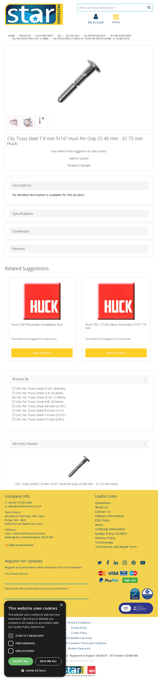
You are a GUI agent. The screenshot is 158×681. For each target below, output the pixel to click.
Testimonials (104, 542)
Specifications (22, 214)
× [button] (61, 605)
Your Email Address (16, 574)
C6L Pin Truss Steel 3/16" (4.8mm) (40, 388)
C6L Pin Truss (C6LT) (94, 35)
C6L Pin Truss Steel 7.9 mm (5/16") (40, 415)
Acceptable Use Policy (79, 638)
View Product (42, 353)
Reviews (18, 249)
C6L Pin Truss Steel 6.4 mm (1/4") (39, 410)
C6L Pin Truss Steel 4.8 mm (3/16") (40, 406)
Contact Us (103, 511)
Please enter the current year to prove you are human (37, 588)
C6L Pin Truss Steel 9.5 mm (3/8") (39, 419)
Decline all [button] (48, 661)
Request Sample (79, 165)
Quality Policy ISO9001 (111, 533)
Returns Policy (105, 538)
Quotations (103, 503)
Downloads (20, 231)
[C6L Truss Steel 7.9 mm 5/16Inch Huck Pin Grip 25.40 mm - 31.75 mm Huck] (79, 81)
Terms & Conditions (79, 622)
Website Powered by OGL (79, 661)
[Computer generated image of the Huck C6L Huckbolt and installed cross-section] (42, 120)
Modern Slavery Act (79, 648)
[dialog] (35, 639)
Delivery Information (109, 516)
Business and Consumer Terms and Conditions (79, 643)
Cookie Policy (79, 633)
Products (25, 35)
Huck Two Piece (44, 35)
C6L (59, 35)
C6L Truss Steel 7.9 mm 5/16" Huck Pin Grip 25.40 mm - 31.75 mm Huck (91, 38)
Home (11, 35)
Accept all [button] (21, 661)
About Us (101, 507)
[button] (35, 670)
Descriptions (21, 185)
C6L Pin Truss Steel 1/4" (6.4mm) (39, 393)
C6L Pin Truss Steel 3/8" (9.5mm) (39, 401)
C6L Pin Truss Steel (120, 35)
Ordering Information (110, 529)
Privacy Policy (79, 627)
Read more (38, 627)
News (99, 525)
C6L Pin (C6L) (72, 35)
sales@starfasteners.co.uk (24, 506)
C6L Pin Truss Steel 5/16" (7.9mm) (30, 38)
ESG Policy (102, 520)
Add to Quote (79, 158)
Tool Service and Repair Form (116, 547)
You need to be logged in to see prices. (79, 151)
